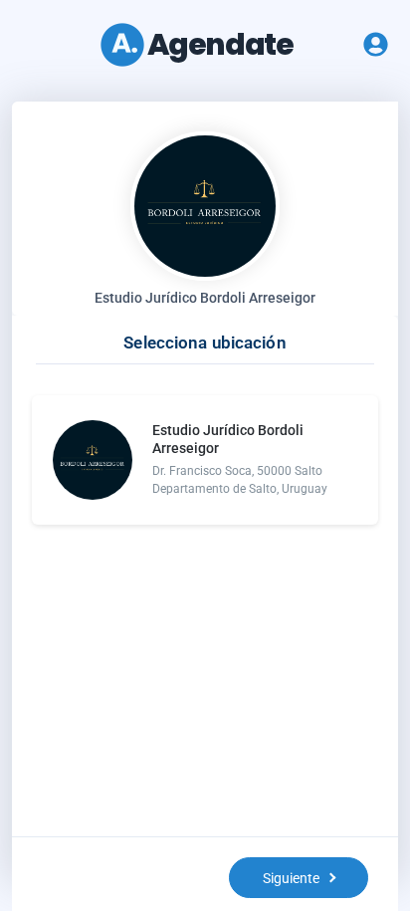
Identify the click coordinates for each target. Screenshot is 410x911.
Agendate (220, 44)
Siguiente (291, 878)
